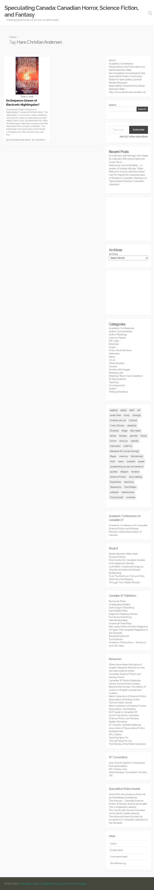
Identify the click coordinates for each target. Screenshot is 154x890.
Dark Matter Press (118, 610)
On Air (112, 360)
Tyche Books (116, 639)
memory (123, 456)
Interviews (114, 353)
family (113, 435)
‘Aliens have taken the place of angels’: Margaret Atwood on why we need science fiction (127, 667)
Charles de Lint (118, 420)
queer (141, 461)
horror (113, 441)
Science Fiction (118, 476)
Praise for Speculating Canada (125, 79)
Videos (112, 388)
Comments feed (118, 856)
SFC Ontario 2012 (118, 769)
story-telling (135, 476)
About (112, 60)
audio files (115, 415)
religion (124, 471)
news (121, 461)
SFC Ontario (115, 734)
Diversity (114, 430)
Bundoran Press (117, 601)
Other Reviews (116, 363)
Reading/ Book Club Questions (126, 376)
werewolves (127, 492)
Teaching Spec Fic (118, 737)
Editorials (114, 344)
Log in (113, 843)
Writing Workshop (118, 391)
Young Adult (116, 497)
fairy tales (135, 430)
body (126, 415)
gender (134, 435)
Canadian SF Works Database (125, 680)
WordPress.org (118, 863)
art (138, 410)
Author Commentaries (120, 331)
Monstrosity (137, 456)
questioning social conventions (126, 466)
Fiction (112, 347)
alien (131, 410)
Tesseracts (115, 487)
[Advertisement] (128, 219)
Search (112, 105)
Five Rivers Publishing (120, 617)
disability (131, 425)
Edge (124, 430)
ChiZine (133, 420)
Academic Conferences (121, 328)
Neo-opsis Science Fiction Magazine (128, 626)
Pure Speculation (118, 766)
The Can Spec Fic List (120, 740)
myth (112, 461)
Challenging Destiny (119, 604)
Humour (123, 441)
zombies (130, 497)
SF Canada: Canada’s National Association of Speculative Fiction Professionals (127, 728)
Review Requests (118, 82)
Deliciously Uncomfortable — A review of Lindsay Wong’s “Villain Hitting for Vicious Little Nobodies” (127, 168)
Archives (113, 254)
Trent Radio (130, 487)
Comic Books (117, 425)
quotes (113, 471)
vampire (114, 492)
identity (135, 441)
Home (12, 36)
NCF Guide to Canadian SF (123, 712)
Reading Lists (116, 372)
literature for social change (124, 451)
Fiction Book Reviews (20, 140)
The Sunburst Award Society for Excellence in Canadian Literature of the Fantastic (128, 819)
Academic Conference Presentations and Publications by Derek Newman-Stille (127, 66)
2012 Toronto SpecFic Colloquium (127, 762)
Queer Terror (115, 162)
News (112, 356)
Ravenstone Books (119, 636)
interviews (115, 446)
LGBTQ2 (127, 446)
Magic (113, 456)
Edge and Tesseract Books (123, 614)
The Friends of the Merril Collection (127, 744)
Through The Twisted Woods (124, 582)
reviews (135, 471)
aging (123, 410)
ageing (113, 410)
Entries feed (116, 850)
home (143, 435)
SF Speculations (117, 379)
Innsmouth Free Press (120, 623)
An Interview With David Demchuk (127, 158)
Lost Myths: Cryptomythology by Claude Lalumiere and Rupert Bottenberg (126, 569)
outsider (130, 461)
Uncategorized (117, 385)
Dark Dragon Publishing (121, 607)
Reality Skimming (118, 721)
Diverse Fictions (117, 557)
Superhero (115, 482)
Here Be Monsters (118, 620)
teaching (129, 482)
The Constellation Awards (122, 807)
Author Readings (118, 334)
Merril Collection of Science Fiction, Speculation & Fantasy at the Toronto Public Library (127, 699)
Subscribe (138, 129)
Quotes (113, 366)
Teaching (114, 382)
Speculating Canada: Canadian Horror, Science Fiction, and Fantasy (53, 883)
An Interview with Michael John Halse (128, 155)
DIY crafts (114, 341)
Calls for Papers (117, 337)
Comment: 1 (40, 140)
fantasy (123, 435)
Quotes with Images (119, 369)
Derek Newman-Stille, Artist (123, 553)
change (136, 415)
